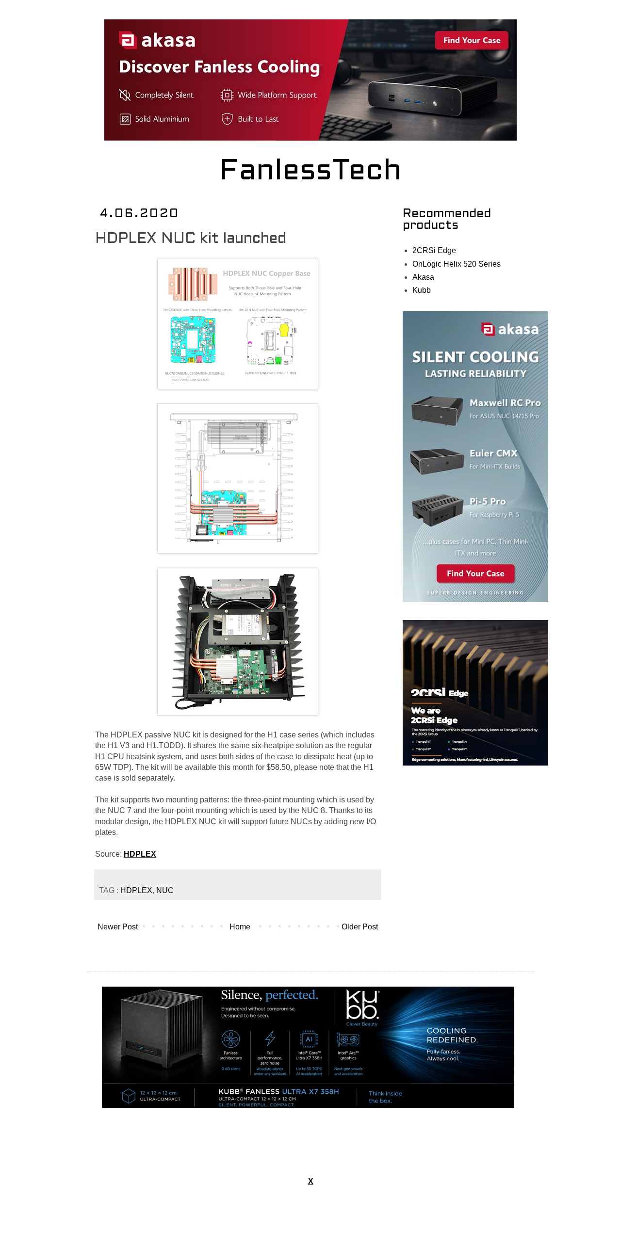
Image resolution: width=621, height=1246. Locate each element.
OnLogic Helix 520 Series (456, 264)
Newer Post (118, 927)
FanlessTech (311, 172)
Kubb (421, 290)
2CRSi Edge (434, 250)
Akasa (423, 277)
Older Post (360, 927)
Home (239, 927)
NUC (165, 890)
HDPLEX (140, 854)
